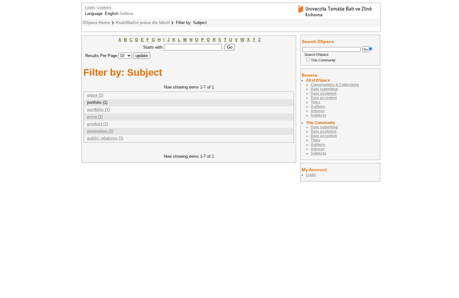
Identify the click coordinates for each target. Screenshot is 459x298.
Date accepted (324, 98)
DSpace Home (96, 22)
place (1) (95, 95)
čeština (126, 13)
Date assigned (323, 93)
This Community (323, 60)
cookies (104, 7)
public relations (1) (105, 138)
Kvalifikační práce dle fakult (143, 22)
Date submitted (324, 89)
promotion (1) (100, 131)
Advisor (318, 111)
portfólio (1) (98, 109)
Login (90, 7)
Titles (315, 102)
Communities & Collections (335, 85)
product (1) (97, 124)
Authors (318, 106)
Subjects (318, 115)
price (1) (95, 116)
